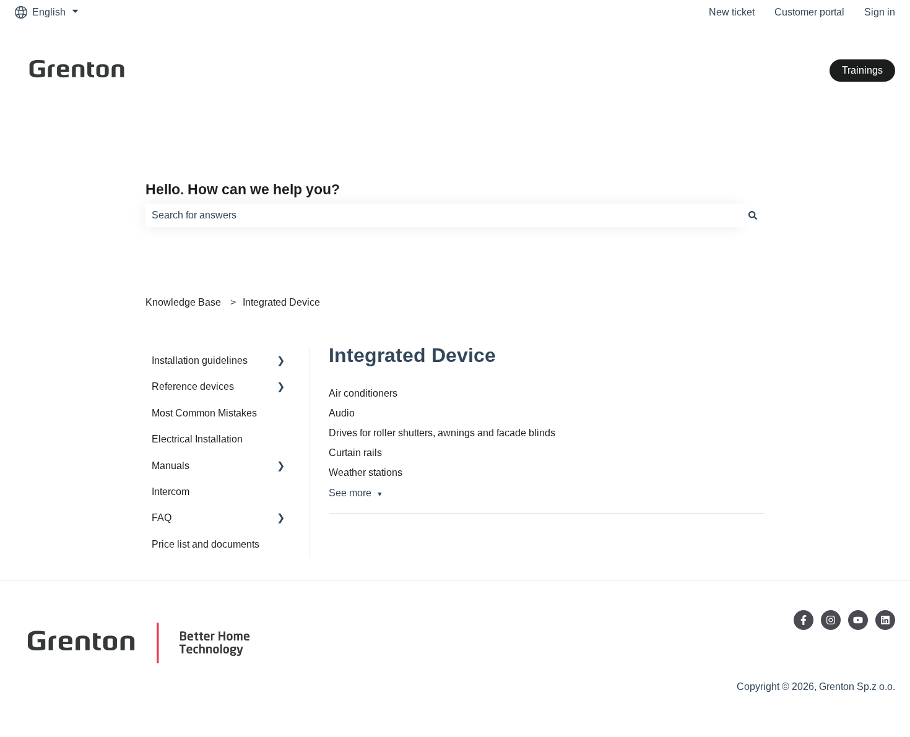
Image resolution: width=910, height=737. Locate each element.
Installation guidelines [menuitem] (200, 360)
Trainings (862, 70)
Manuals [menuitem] (170, 465)
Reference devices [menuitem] (193, 386)
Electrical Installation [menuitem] (197, 439)
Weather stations (365, 472)
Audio (342, 413)
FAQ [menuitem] (161, 517)
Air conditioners (363, 393)
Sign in (879, 12)
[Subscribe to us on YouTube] (858, 620)
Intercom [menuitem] (170, 491)
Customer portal (809, 12)
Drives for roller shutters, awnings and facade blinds (442, 433)
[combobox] (443, 215)
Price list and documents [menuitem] (205, 544)
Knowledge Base (183, 302)
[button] (281, 361)
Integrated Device (281, 302)
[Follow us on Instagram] (831, 620)
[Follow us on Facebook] (803, 620)
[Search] (753, 215)
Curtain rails (355, 452)
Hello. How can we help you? (242, 189)
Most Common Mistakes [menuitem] (204, 413)
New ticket (732, 12)
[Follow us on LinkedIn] (885, 620)
